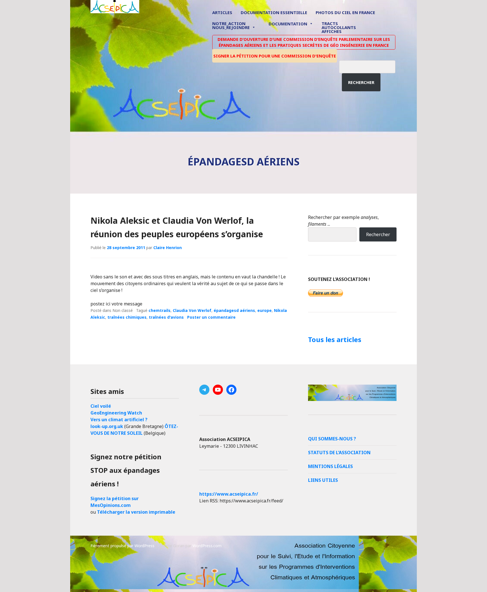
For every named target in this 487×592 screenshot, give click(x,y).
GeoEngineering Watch (116, 413)
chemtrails (160, 310)
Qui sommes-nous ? (332, 439)
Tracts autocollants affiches (339, 27)
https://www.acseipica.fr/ (228, 494)
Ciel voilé (100, 406)
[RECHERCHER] (371, 66)
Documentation (288, 23)
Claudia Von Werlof (192, 310)
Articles (222, 12)
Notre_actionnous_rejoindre (231, 25)
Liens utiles (323, 480)
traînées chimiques (127, 317)
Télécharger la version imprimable (136, 512)
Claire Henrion (167, 247)
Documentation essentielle (274, 12)
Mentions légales (330, 466)
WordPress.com (207, 545)
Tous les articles (334, 339)
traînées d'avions (166, 317)
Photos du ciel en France (345, 12)
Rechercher (361, 82)
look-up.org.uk (106, 426)
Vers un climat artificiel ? (118, 419)
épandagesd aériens (234, 310)
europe (264, 310)
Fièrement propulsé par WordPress (122, 545)
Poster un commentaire (211, 317)
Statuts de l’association (339, 452)
